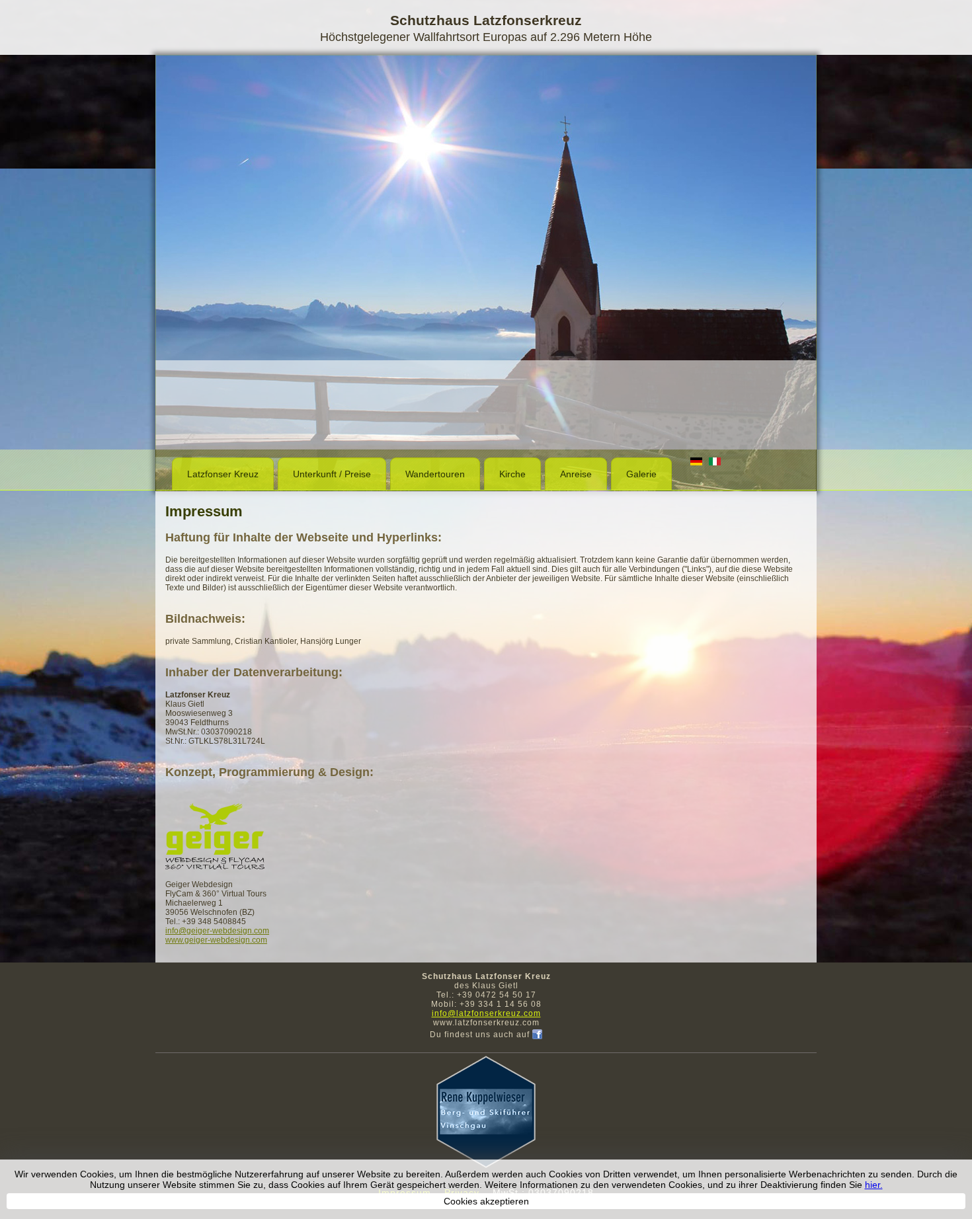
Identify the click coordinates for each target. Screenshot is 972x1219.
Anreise (576, 474)
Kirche (512, 474)
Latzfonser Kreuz (223, 474)
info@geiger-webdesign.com (217, 930)
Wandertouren (435, 474)
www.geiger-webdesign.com (216, 940)
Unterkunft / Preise (332, 474)
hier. (874, 1184)
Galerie (641, 474)
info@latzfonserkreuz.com (486, 1013)
